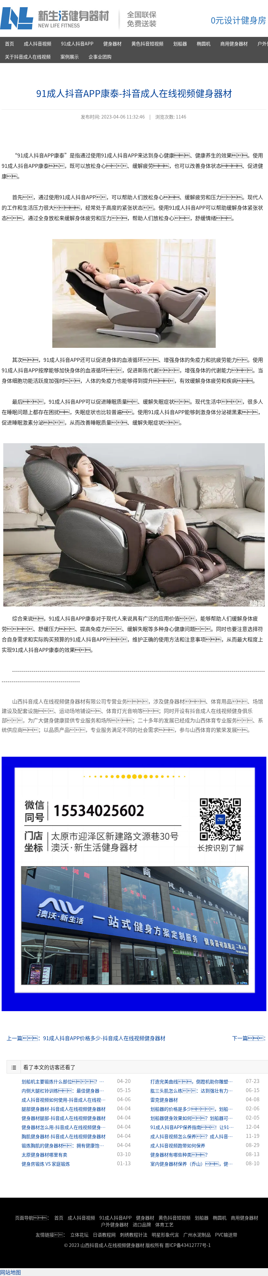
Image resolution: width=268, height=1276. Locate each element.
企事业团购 (100, 56)
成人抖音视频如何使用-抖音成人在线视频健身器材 (64, 1099)
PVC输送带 (226, 1234)
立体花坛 (79, 1234)
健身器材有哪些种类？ (180, 1154)
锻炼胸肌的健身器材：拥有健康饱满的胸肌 (64, 1145)
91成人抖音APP (77, 43)
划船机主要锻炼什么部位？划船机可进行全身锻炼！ (64, 1081)
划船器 (180, 43)
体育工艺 (164, 1224)
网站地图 (10, 1272)
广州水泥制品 (197, 1234)
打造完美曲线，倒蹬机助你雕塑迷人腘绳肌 (192, 1081)
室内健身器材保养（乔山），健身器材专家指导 (192, 1163)
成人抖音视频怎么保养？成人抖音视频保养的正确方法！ (192, 1136)
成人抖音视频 (37, 43)
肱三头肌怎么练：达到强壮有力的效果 (192, 1090)
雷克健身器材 (164, 1099)
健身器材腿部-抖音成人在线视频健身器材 (64, 1118)
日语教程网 (105, 1234)
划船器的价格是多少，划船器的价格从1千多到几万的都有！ (192, 1109)
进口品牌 (142, 1224)
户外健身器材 (114, 1224)
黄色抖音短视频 (147, 43)
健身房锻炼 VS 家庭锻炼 (46, 1163)
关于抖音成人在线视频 (28, 56)
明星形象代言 (165, 1234)
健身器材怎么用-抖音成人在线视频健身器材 (64, 1127)
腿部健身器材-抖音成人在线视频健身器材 (64, 1109)
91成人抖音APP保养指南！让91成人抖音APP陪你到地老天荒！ (192, 1127)
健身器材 (112, 43)
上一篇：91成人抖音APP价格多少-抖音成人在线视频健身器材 (86, 1038)
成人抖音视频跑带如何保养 (177, 1145)
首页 (9, 43)
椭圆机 (203, 43)
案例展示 (69, 56)
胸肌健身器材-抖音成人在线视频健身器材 (64, 1136)
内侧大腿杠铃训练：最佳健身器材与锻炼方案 (64, 1090)
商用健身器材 (234, 43)
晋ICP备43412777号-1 (188, 1245)
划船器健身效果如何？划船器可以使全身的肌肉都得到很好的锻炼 (192, 1118)
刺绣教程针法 (133, 1234)
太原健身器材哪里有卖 (44, 1154)
